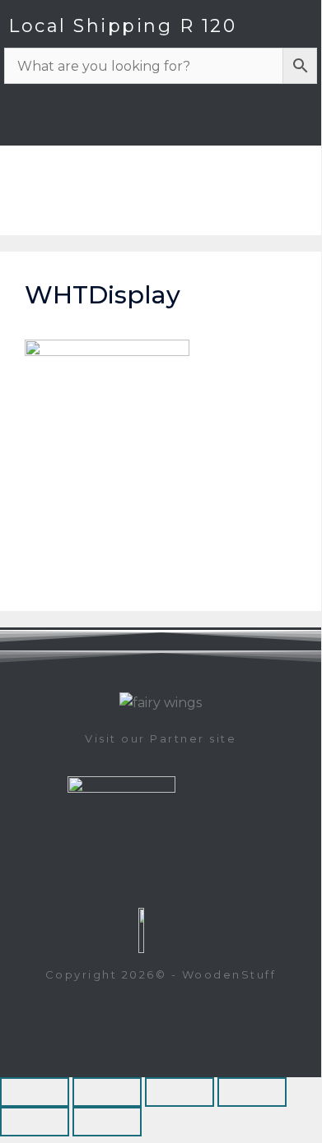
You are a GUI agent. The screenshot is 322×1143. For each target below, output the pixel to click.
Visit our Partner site (160, 738)
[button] (300, 211)
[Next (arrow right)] (107, 1121)
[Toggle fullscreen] (107, 1092)
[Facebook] (288, 120)
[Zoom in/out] (34, 1092)
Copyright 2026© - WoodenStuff (161, 974)
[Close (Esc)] (252, 1092)
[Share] (179, 1092)
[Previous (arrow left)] (34, 1121)
